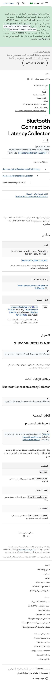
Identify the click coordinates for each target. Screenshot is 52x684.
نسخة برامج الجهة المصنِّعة (41, 586)
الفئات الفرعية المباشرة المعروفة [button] (32, 195)
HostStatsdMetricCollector (32, 153)
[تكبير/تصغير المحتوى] (34, 85)
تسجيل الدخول (8, 3)
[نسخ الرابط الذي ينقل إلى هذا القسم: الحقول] (38, 335)
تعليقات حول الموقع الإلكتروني (27, 673)
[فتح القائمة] (46, 3)
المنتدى (31, 669)
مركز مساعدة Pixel (43, 642)
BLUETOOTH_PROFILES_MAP (34, 260)
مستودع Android (43, 569)
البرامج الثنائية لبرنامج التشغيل (40, 590)
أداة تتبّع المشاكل (44, 659)
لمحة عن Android (43, 669)
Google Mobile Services (40, 650)
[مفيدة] (32, 79)
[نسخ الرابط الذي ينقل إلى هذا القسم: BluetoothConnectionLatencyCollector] (47, 390)
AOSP (47, 74)
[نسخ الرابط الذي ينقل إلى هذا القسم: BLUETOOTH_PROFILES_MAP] (11, 343)
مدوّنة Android (44, 610)
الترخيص (11, 669)
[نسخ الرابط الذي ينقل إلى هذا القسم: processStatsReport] (22, 423)
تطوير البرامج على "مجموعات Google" (36, 623)
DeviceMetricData (27, 313)
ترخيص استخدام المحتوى (27, 549)
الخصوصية (44, 673)
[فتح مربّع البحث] (23, 3)
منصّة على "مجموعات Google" (39, 618)
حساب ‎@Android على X (41, 601)
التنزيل (47, 578)
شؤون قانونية (21, 669)
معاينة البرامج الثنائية (43, 582)
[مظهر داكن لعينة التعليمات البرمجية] (48, 351)
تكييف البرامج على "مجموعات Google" (36, 627)
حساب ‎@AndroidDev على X (39, 606)
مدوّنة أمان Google (43, 614)
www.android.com (42, 646)
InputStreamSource (32, 437)
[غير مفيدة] (28, 79)
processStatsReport (21, 307)
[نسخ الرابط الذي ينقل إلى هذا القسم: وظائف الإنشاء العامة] (22, 379)
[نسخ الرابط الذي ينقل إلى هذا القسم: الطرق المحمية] (30, 415)
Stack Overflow (43, 655)
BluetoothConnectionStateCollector (32, 196)
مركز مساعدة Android (42, 638)
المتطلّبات (46, 573)
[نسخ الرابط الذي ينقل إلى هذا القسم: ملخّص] (39, 235)
